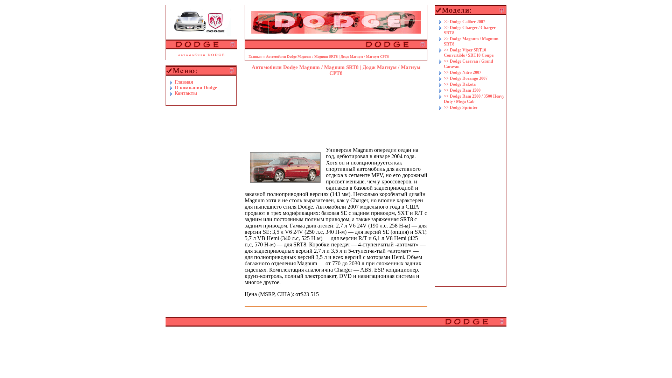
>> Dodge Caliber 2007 (464, 21)
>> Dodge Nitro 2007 (462, 72)
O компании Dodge (196, 87)
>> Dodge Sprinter (460, 107)
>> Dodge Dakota (460, 84)
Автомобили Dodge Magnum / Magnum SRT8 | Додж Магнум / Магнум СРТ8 (327, 56)
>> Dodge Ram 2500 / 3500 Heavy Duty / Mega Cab (474, 99)
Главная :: (256, 56)
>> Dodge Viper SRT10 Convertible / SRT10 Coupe (468, 53)
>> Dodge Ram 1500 (462, 90)
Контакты (186, 93)
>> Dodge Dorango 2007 (466, 78)
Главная (184, 82)
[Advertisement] (336, 99)
